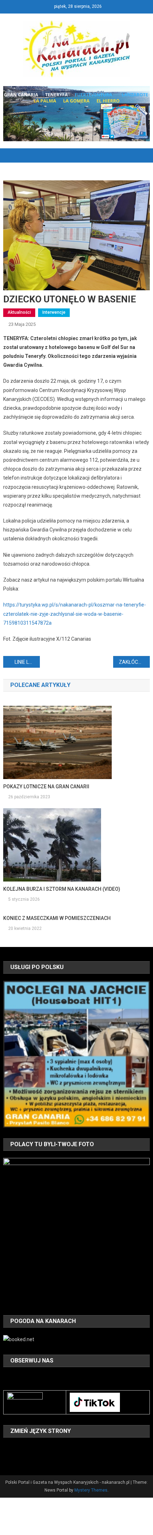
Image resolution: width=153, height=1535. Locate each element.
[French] (35, 1448)
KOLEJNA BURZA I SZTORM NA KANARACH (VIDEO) (61, 889)
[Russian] (16, 1458)
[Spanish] (26, 1458)
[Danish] (16, 1448)
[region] (76, 1054)
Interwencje (53, 312)
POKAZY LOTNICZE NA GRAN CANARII (46, 786)
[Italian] (53, 1448)
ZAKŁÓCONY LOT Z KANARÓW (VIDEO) (134, 662)
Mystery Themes (90, 1490)
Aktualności (19, 312)
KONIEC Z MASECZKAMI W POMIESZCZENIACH (57, 918)
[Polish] (7, 1458)
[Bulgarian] (7, 1448)
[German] (44, 1448)
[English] (26, 1448)
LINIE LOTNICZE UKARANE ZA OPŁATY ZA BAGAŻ (27, 662)
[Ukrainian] (35, 1458)
